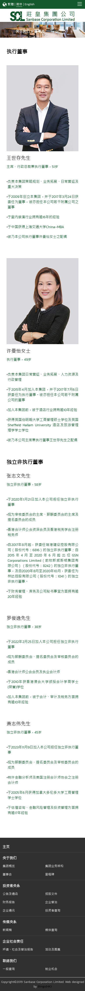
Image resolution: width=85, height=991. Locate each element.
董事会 (7, 874)
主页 (6, 846)
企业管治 (51, 902)
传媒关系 (10, 921)
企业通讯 (9, 910)
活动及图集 (52, 949)
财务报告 (9, 902)
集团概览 (9, 866)
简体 (19, 4)
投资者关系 (11, 885)
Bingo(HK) (44, 986)
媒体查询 (51, 930)
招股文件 (51, 894)
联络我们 (10, 960)
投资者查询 (52, 910)
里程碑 (49, 874)
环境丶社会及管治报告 (18, 949)
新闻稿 (7, 930)
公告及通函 (10, 894)
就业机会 (51, 969)
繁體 (11, 4)
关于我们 (10, 858)
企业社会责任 (13, 941)
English (29, 4)
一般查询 (9, 969)
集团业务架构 (54, 866)
